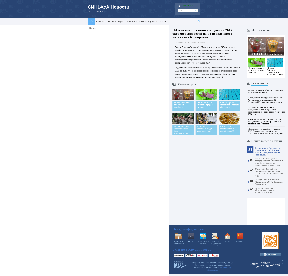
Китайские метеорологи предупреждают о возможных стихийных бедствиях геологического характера (269, 162)
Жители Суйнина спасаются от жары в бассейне (229, 105)
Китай (99, 21)
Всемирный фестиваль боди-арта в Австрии (204, 128)
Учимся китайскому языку (216, 243)
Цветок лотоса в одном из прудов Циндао (205, 105)
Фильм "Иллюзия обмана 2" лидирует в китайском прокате (266, 91)
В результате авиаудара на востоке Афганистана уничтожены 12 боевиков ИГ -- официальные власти (265, 100)
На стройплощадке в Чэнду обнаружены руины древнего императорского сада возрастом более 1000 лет (266, 110)
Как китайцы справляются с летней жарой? (227, 128)
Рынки (190, 241)
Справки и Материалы (179, 242)
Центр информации (188, 229)
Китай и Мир (115, 21)
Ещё (91, 28)
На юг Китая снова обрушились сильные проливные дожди (265, 190)
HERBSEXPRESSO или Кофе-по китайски (182, 105)
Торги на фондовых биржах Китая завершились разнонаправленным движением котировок (264, 121)
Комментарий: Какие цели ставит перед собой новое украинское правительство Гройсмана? (267, 151)
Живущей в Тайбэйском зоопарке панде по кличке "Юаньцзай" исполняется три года (269, 172)
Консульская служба (203, 242)
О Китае (239, 241)
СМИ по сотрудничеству (191, 249)
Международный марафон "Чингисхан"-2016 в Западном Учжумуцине (269, 182)
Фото (163, 21)
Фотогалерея (187, 84)
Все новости (259, 83)
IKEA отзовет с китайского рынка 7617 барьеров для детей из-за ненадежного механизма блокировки (266, 131)
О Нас (227, 241)
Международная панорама (141, 21)
